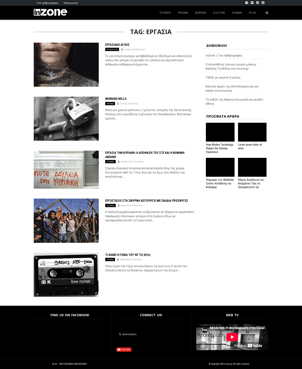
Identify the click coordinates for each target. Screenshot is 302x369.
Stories (165, 12)
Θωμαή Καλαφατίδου (135, 49)
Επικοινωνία (71, 3)
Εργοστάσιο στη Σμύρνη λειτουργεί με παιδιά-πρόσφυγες (146, 200)
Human (237, 12)
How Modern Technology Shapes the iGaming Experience (219, 148)
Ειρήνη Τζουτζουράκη (132, 161)
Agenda (200, 12)
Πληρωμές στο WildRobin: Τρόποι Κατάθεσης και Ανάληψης (220, 183)
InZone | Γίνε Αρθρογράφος (224, 55)
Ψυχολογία (112, 49)
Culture (219, 12)
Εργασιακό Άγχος (117, 44)
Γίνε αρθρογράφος (47, 3)
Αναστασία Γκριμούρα (131, 205)
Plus (252, 12)
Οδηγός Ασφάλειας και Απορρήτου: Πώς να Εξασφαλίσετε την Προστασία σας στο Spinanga (251, 187)
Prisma (183, 12)
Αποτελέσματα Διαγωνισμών (73, 364)
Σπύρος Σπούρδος (129, 103)
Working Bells (116, 99)
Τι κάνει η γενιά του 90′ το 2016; (128, 255)
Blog (54, 364)
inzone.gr (228, 364)
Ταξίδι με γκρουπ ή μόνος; (223, 77)
